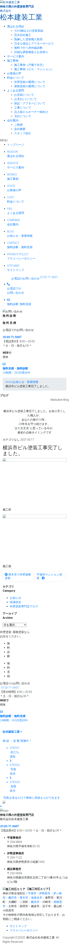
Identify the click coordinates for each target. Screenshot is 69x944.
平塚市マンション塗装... (49, 576)
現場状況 (15, 602)
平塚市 (32, 893)
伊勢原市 (44, 893)
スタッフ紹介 (22, 133)
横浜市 (35, 902)
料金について (15, 77)
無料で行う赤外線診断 (28, 47)
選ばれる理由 (15, 26)
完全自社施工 (22, 35)
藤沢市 (12, 897)
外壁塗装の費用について (29, 82)
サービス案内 (15, 56)
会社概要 (19, 129)
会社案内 (12, 120)
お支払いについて (25, 99)
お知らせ (15, 598)
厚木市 (24, 897)
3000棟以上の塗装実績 (28, 30)
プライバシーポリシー (24, 930)
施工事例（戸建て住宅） (29, 65)
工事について (22, 107)
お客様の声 (14, 73)
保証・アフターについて (29, 103)
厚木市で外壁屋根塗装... (18, 576)
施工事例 (12, 60)
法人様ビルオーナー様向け (31, 112)
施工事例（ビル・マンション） (34, 69)
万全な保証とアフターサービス (34, 43)
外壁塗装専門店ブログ (24, 606)
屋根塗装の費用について (29, 86)
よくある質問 (15, 90)
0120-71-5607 (12, 337)
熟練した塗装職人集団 (28, 39)
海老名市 (36, 897)
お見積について (24, 94)
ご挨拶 (18, 124)
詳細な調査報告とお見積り (31, 52)
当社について (22, 116)
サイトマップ (18, 926)
